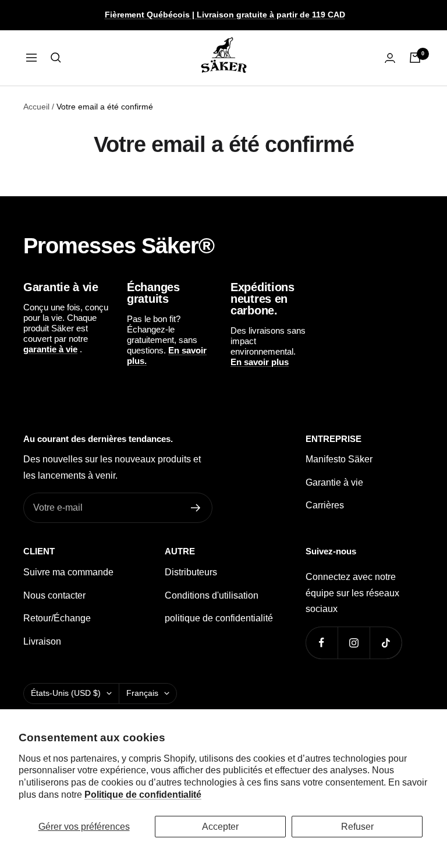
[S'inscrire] (196, 508)
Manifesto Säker (339, 459)
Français (142, 693)
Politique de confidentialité (142, 795)
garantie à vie (50, 349)
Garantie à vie (334, 482)
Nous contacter (54, 595)
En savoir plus (259, 362)
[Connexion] (390, 58)
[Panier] (415, 57)
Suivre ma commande (68, 572)
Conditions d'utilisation (211, 595)
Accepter (220, 827)
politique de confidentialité (219, 618)
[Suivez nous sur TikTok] (386, 643)
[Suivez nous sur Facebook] (322, 643)
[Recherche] (56, 57)
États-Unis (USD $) (66, 693)
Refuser (357, 827)
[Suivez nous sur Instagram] (354, 643)
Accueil (36, 106)
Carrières (325, 505)
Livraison (42, 641)
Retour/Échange (57, 618)
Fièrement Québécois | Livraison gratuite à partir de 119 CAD (225, 14)
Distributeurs (191, 572)
